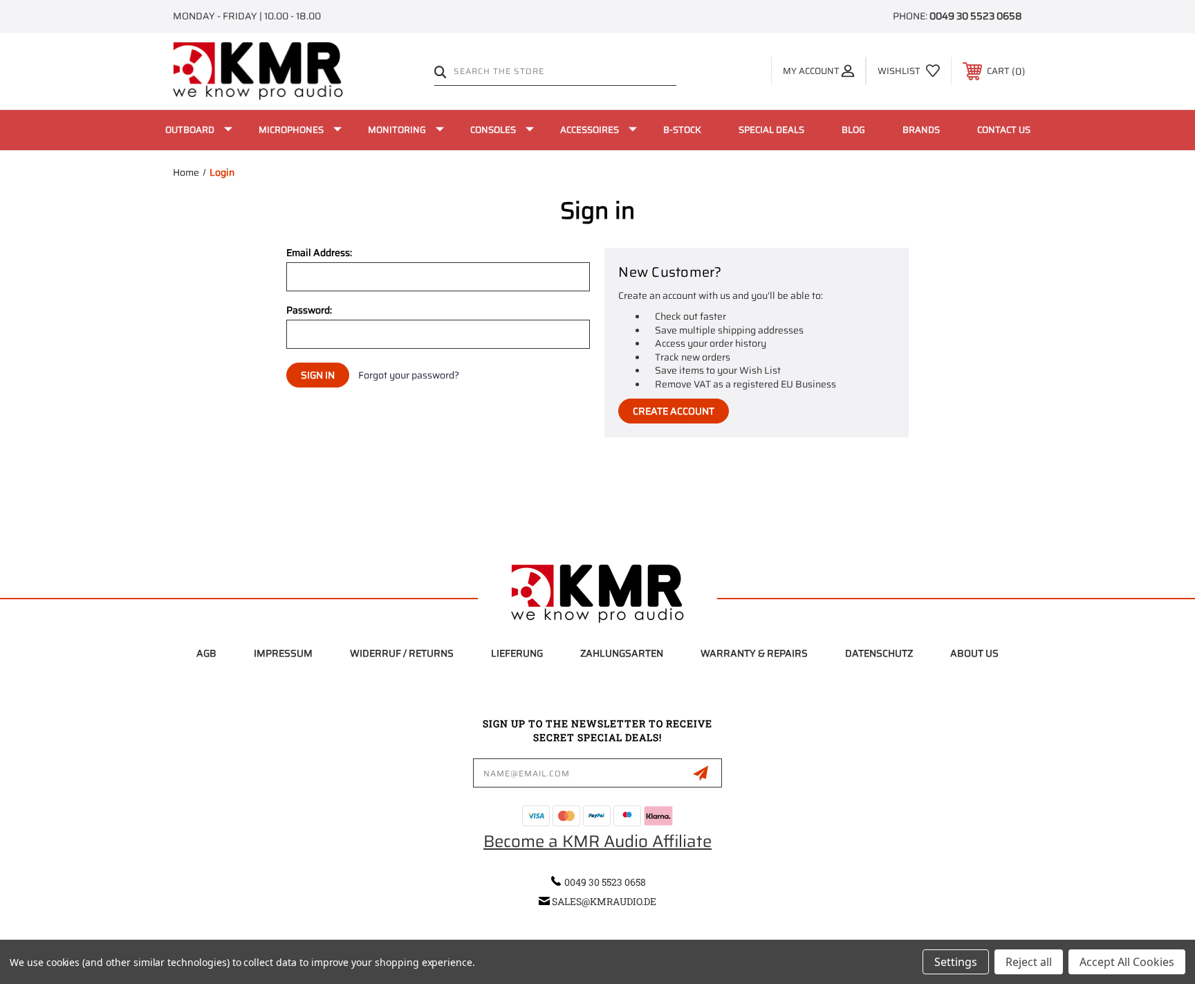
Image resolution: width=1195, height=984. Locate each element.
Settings (955, 961)
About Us (974, 653)
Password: (309, 310)
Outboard (189, 129)
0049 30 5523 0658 (975, 16)
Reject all (1029, 961)
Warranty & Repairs (754, 653)
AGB (206, 653)
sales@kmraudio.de (604, 901)
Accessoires (589, 129)
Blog (853, 129)
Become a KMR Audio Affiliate (597, 841)
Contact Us (1003, 129)
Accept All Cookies (1127, 961)
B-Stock (682, 129)
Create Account (673, 411)
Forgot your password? (408, 376)
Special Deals (771, 129)
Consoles (493, 129)
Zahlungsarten (621, 653)
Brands (921, 129)
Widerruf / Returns (402, 653)
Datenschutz (879, 653)
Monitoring (397, 129)
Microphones (291, 129)
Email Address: (319, 252)
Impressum (283, 653)
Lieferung (517, 653)
